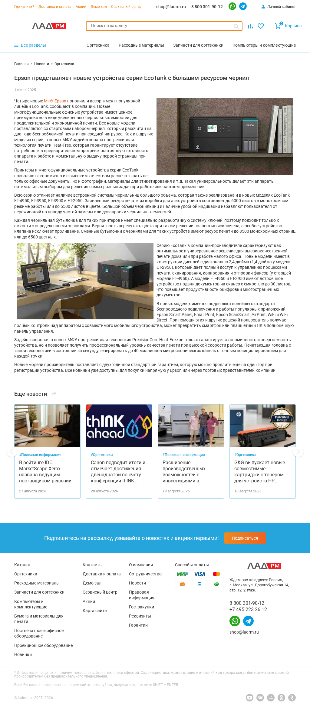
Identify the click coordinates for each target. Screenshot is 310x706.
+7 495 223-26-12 (248, 609)
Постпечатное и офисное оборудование (39, 633)
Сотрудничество (145, 573)
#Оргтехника (102, 455)
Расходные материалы (37, 583)
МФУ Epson (55, 100)
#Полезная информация (40, 455)
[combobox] (164, 26)
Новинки (23, 654)
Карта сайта (95, 610)
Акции (81, 7)
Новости (137, 583)
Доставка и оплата (54, 7)
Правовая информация (141, 595)
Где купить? (24, 7)
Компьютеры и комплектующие (30, 604)
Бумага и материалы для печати (39, 619)
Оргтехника (25, 573)
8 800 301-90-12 (207, 6)
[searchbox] (164, 25)
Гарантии (138, 625)
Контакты (93, 564)
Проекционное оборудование (43, 645)
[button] (11, 451)
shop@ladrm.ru (171, 6)
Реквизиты (140, 616)
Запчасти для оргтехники (39, 592)
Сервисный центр (126, 7)
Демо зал (99, 7)
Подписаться (245, 538)
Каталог (22, 564)
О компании (141, 564)
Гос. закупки (141, 606)
